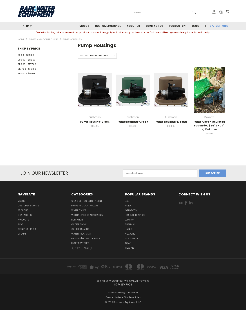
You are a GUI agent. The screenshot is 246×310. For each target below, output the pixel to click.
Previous (236, 298)
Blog (195, 26)
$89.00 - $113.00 (26, 59)
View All (129, 247)
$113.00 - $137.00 (27, 64)
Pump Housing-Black (94, 122)
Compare (93, 89)
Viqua (128, 205)
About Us (133, 26)
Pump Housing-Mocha (171, 122)
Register (35, 229)
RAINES (128, 229)
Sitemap (22, 233)
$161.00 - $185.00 (27, 73)
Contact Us (154, 26)
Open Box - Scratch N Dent (86, 200)
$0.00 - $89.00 (26, 55)
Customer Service (108, 26)
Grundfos (131, 210)
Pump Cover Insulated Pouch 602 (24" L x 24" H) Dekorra (209, 125)
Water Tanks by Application (87, 215)
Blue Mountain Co (135, 215)
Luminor (129, 219)
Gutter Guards (80, 229)
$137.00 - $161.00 (27, 69)
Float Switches (80, 243)
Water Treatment (81, 233)
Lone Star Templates (129, 297)
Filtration (77, 219)
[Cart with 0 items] (227, 12)
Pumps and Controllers (85, 205)
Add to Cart (95, 96)
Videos (84, 26)
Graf (128, 243)
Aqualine (130, 233)
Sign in (22, 229)
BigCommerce (129, 292)
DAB (127, 200)
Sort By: (84, 55)
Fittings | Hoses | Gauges (85, 238)
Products (176, 26)
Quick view (94, 82)
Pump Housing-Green (133, 122)
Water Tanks (78, 210)
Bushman (130, 224)
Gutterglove (78, 224)
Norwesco (131, 238)
